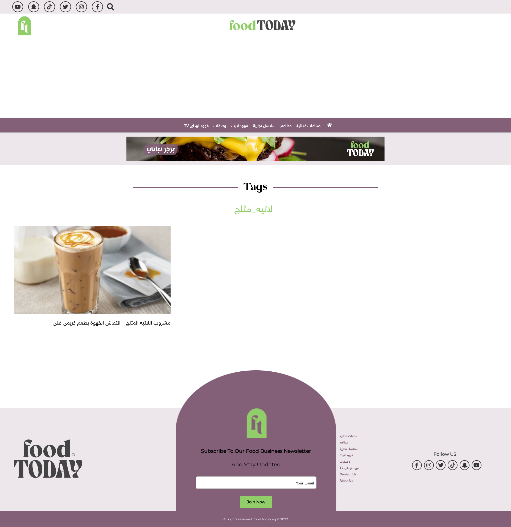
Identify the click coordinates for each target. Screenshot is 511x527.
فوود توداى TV (196, 125)
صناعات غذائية (308, 125)
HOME (328, 125)
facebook (97, 6)
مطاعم (286, 125)
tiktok (49, 6)
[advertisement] (255, 148)
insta (81, 6)
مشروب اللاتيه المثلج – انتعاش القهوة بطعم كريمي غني (112, 321)
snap (33, 6)
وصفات (219, 125)
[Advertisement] (255, 78)
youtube (17, 6)
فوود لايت (239, 125)
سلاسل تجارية (264, 125)
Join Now (256, 501)
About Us (346, 480)
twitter (65, 6)
